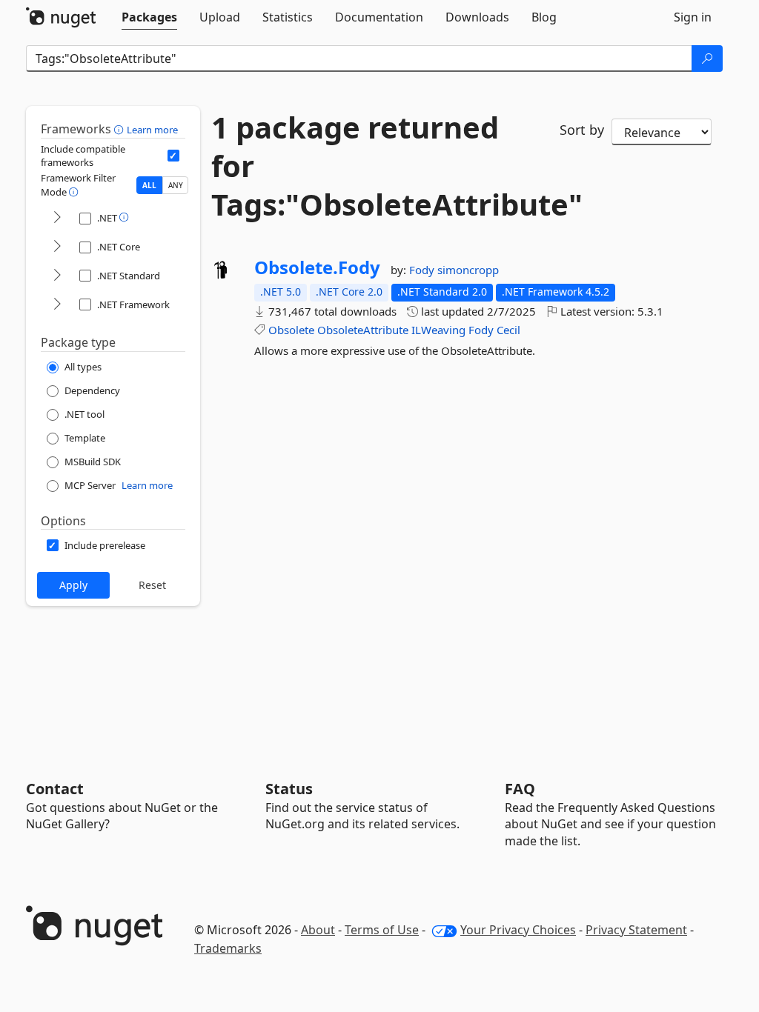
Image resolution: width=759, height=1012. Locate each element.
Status (289, 789)
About (318, 930)
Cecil (508, 329)
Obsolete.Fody (317, 267)
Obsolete (291, 329)
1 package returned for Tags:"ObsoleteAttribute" (374, 166)
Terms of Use (382, 930)
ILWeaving (438, 329)
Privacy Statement (636, 930)
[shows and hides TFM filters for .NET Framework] (57, 304)
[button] (120, 129)
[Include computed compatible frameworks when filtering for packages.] (173, 155)
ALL (149, 185)
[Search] (707, 58)
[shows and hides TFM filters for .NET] (57, 218)
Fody (423, 269)
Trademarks (228, 948)
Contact (55, 789)
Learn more (152, 129)
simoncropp (468, 269)
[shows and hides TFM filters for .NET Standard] (57, 276)
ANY (175, 185)
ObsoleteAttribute (362, 329)
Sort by (582, 130)
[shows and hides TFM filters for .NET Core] (57, 247)
